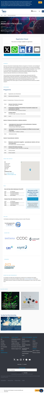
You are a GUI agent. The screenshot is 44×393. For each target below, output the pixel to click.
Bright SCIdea (14, 341)
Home (1, 15)
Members (34, 11)
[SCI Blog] (26, 360)
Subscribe (19, 364)
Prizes (23, 355)
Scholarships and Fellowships (25, 349)
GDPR (23, 380)
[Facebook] (23, 360)
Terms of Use (10, 380)
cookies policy (4, 6)
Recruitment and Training (16, 346)
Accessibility (3, 380)
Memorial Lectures (25, 341)
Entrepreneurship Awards (27, 351)
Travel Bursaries (25, 353)
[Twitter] (14, 360)
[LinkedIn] (17, 360)
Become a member (36, 352)
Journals (2, 341)
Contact (25, 364)
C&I (1, 339)
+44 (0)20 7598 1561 (10, 173)
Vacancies (35, 346)
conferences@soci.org (11, 174)
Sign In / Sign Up (36, 350)
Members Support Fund (16, 348)
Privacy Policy (17, 380)
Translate (25, 372)
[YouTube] (30, 360)
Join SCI (37, 390)
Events (5, 15)
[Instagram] (21, 360)
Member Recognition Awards (26, 346)
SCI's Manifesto (4, 346)
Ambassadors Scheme (15, 339)
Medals (23, 339)
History (34, 341)
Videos (2, 348)
